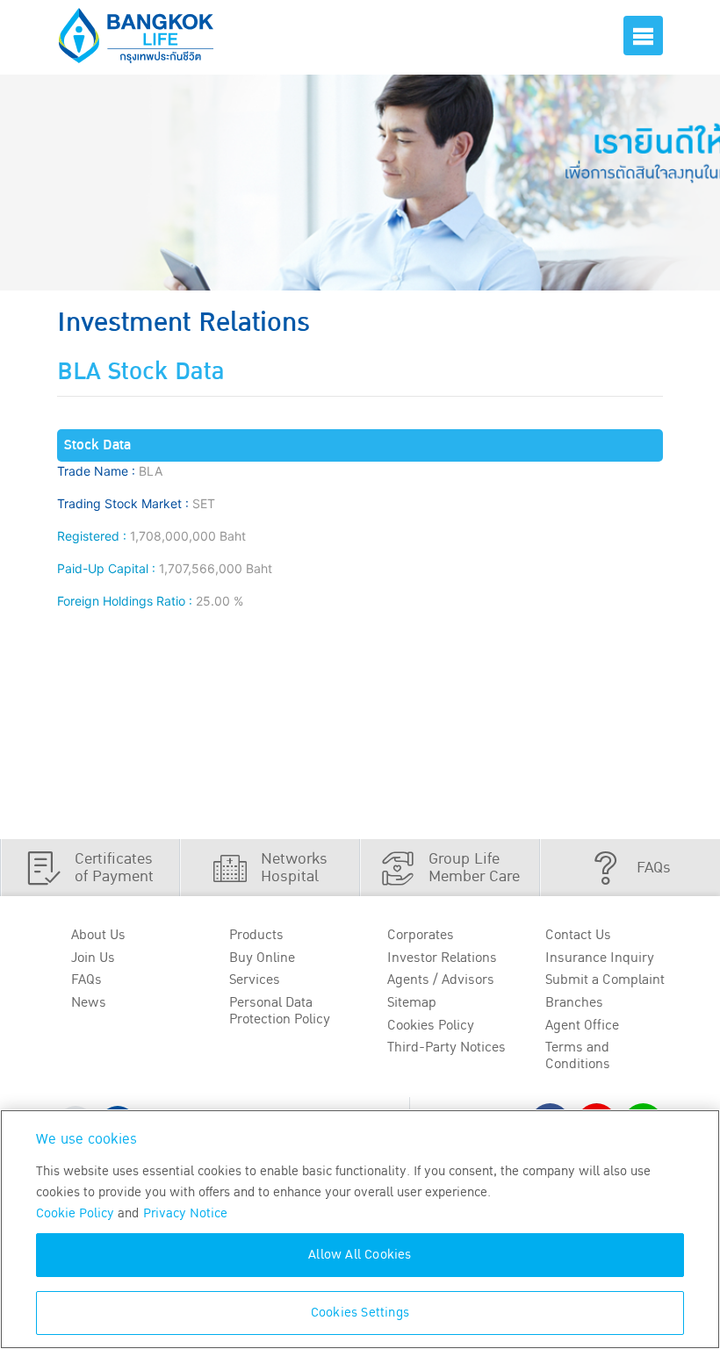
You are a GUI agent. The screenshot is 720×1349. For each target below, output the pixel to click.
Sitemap (411, 1002)
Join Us (93, 957)
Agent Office (582, 1025)
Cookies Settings (360, 1312)
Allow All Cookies (359, 1255)
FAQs (86, 979)
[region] (360, 1229)
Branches (574, 1002)
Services (254, 979)
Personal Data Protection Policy (279, 1011)
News (88, 1002)
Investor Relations (442, 957)
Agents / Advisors (440, 979)
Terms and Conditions (577, 1055)
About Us (98, 934)
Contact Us (578, 934)
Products (256, 934)
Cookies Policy (430, 1025)
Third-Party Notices (446, 1047)
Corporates (420, 934)
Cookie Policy (75, 1213)
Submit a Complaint (605, 979)
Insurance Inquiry (599, 957)
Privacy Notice (185, 1213)
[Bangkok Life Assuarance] (136, 36)
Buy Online (262, 957)
